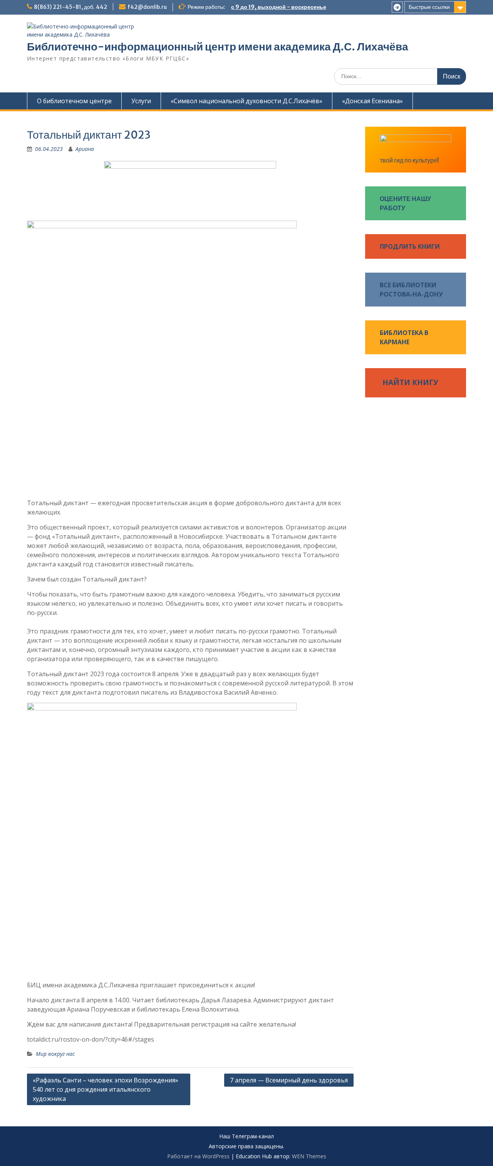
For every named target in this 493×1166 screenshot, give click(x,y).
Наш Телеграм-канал (246, 1136)
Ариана (84, 148)
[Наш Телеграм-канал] (397, 7)
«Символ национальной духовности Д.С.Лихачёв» (246, 101)
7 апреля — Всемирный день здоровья (289, 1080)
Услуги (141, 101)
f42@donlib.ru (147, 6)
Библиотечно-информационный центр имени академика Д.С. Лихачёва (217, 47)
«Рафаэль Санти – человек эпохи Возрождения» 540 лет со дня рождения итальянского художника (105, 1089)
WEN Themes (309, 1156)
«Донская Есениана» (372, 101)
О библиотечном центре (74, 101)
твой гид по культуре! (409, 160)
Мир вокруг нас (55, 1053)
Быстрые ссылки (429, 6)
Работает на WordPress (198, 1156)
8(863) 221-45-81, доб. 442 (70, 6)
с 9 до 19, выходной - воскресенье (278, 6)
